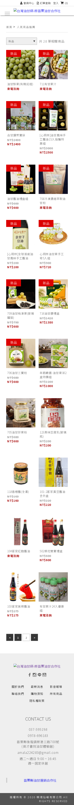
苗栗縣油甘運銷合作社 (40, 780)
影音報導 (56, 687)
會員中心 (28, 3)
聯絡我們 (18, 694)
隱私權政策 (37, 701)
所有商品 (56, 694)
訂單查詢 (45, 3)
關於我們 (18, 687)
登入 (56, 3)
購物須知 (37, 694)
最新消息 (37, 687)
